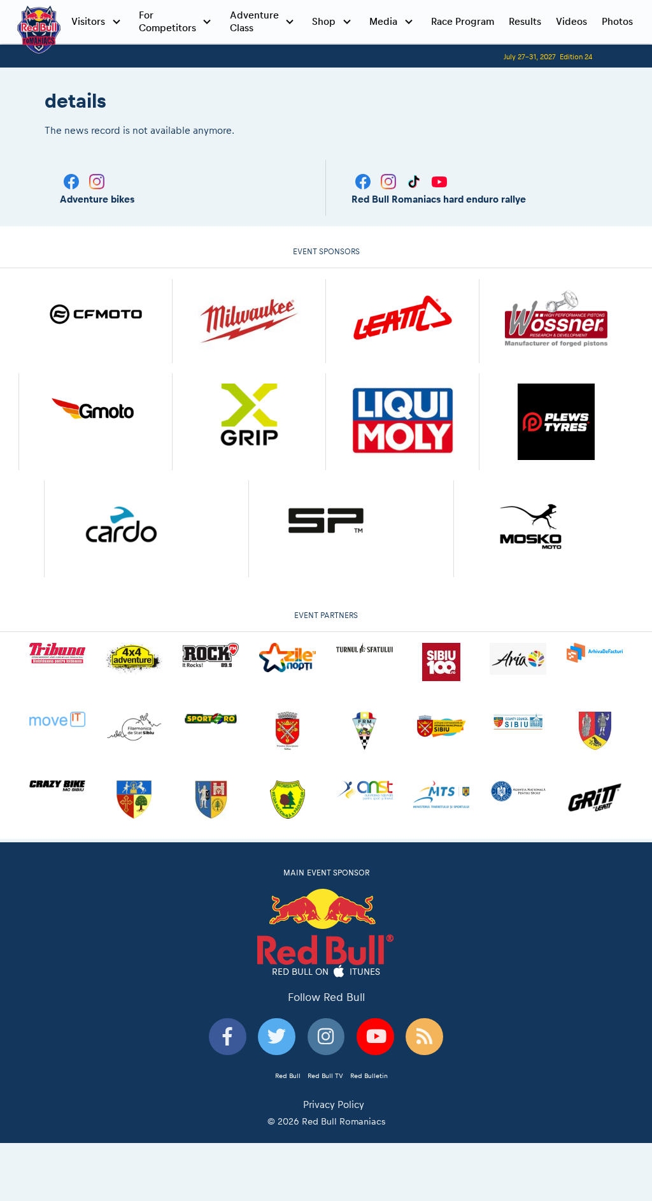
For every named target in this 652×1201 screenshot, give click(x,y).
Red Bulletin (369, 1075)
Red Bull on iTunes (326, 971)
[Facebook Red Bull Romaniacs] (364, 180)
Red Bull (288, 1075)
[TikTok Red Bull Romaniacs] (415, 180)
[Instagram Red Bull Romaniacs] (389, 180)
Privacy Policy (333, 1104)
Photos (617, 21)
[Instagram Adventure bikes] (96, 180)
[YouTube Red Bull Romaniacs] (439, 180)
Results (525, 21)
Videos (571, 21)
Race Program (462, 21)
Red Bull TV (325, 1075)
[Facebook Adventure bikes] (72, 180)
